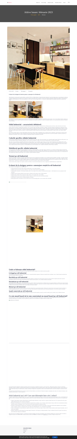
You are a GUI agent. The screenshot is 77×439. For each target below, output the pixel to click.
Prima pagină (33, 14)
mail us (69, 2)
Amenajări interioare (58, 2)
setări (48, 437)
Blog (24, 432)
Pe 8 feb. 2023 (11, 91)
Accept (55, 437)
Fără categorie (23, 91)
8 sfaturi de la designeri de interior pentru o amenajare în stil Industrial (24, 94)
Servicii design (43, 2)
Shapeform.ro (45, 414)
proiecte (34, 413)
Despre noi (38, 2)
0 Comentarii (30, 91)
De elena (17, 91)
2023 (39, 14)
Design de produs (50, 2)
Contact (64, 2)
